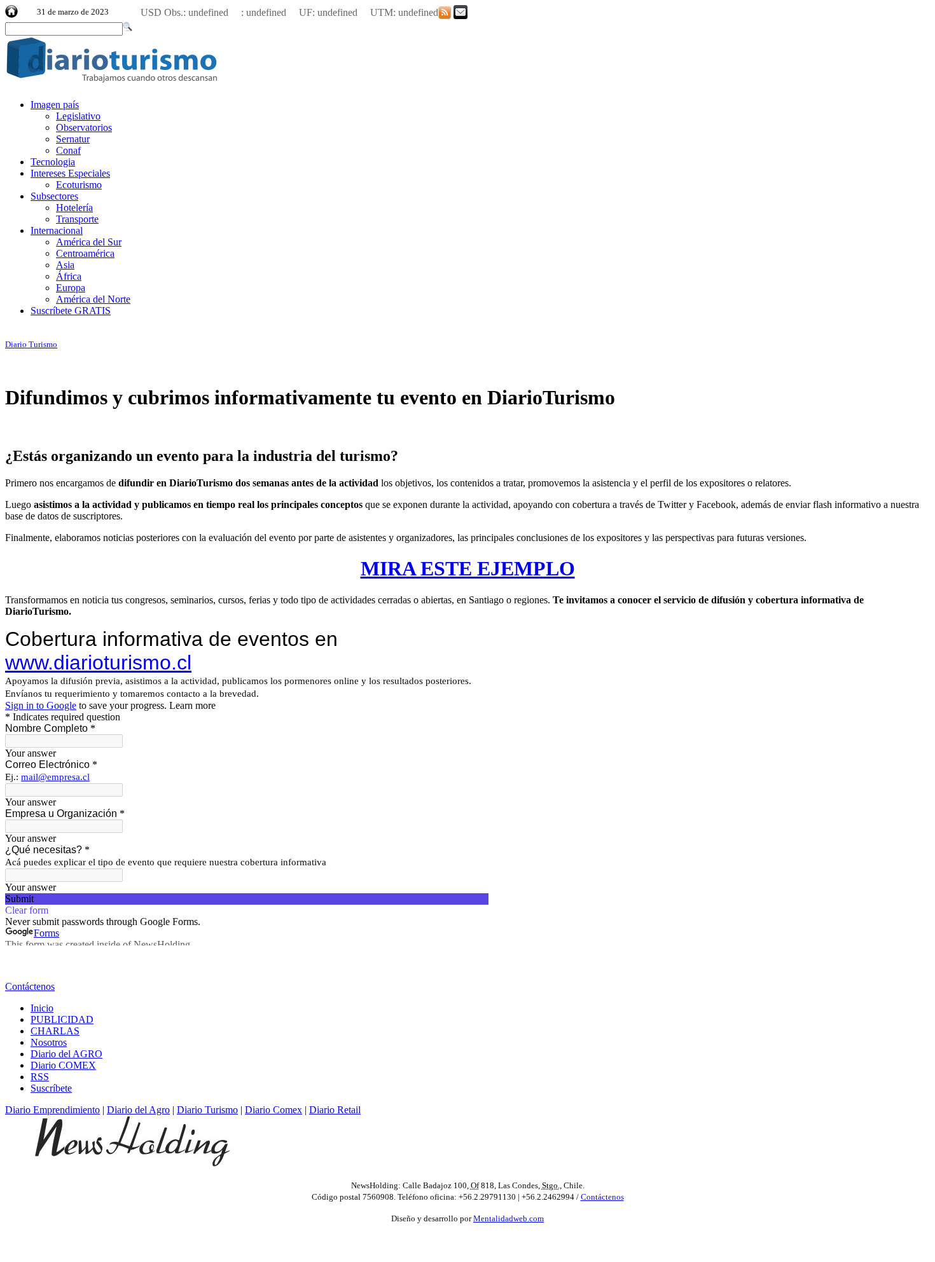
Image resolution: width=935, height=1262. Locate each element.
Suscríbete (51, 1088)
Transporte (77, 219)
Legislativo (78, 116)
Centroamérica (85, 253)
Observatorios (84, 127)
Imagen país (55, 104)
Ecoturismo (79, 184)
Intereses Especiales (70, 173)
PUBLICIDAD (62, 1019)
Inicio (42, 1008)
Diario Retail (335, 1109)
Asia (65, 264)
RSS (40, 1076)
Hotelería (74, 207)
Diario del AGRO (66, 1053)
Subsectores (54, 196)
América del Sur (88, 242)
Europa (70, 287)
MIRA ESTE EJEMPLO (468, 568)
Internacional (57, 230)
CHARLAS (55, 1030)
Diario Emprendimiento (52, 1109)
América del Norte (93, 299)
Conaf (68, 150)
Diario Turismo (31, 344)
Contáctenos (30, 986)
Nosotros (49, 1042)
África (68, 276)
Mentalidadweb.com (508, 1218)
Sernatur (73, 139)
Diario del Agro (138, 1109)
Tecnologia (53, 161)
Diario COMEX (63, 1065)
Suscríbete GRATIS (71, 310)
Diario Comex (273, 1109)
